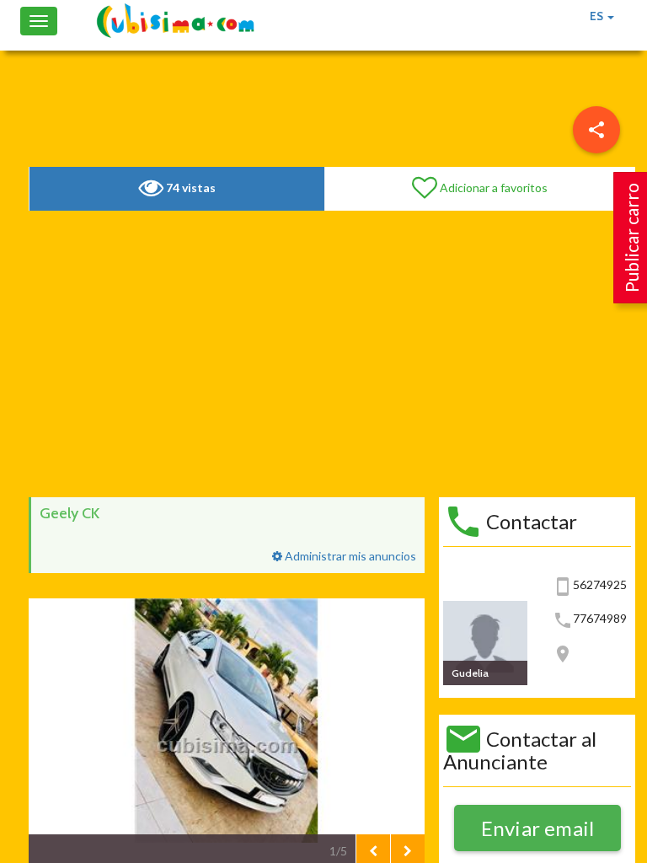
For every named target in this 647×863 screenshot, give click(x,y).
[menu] (596, 129)
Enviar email (538, 828)
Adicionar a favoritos (492, 187)
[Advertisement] (332, 354)
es (598, 16)
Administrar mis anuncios (349, 556)
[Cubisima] (175, 21)
